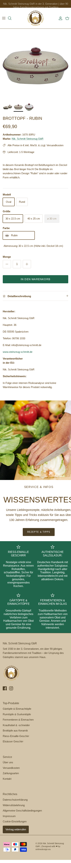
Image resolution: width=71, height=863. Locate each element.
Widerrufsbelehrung (14, 805)
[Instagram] (11, 688)
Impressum (9, 816)
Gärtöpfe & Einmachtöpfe (17, 708)
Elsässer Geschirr (13, 741)
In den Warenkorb (35, 279)
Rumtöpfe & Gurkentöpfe (17, 714)
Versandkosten (11, 767)
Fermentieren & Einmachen (18, 719)
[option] (35, 64)
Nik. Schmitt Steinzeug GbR (27, 138)
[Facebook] (5, 688)
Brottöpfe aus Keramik (15, 730)
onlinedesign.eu (43, 849)
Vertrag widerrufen (16, 829)
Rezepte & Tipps (38, 532)
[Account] (59, 18)
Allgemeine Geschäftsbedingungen (22, 810)
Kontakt (7, 778)
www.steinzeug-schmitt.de (17, 351)
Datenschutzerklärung (15, 799)
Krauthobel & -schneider (16, 725)
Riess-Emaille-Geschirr (16, 736)
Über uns (8, 762)
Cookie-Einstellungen (15, 821)
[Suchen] (11, 18)
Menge (7, 256)
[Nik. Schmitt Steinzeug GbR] (35, 18)
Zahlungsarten (11, 773)
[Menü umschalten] (4, 18)
